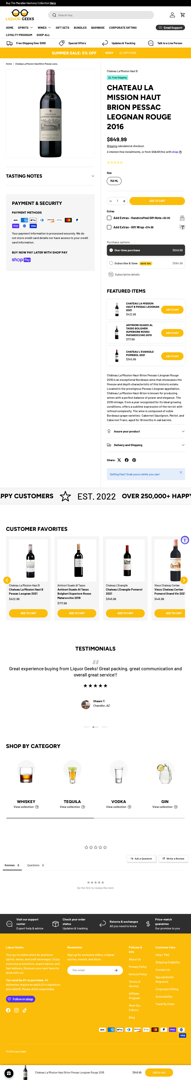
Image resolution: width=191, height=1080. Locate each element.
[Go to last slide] (7, 580)
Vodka (118, 801)
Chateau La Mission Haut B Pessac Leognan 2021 (142, 307)
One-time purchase (127, 250)
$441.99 (159, 599)
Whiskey (26, 801)
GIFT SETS (62, 27)
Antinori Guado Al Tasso (71, 585)
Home (9, 64)
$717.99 (62, 603)
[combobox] (101, 15)
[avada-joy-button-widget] (8, 1073)
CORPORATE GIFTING (123, 27)
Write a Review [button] (175, 858)
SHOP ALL (43, 35)
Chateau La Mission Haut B (122, 71)
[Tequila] (72, 776)
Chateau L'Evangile (117, 585)
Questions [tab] (33, 865)
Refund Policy (138, 974)
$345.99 (111, 599)
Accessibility (164, 996)
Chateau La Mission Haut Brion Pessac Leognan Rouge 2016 (37, 64)
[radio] (111, 250)
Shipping (112, 146)
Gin (165, 801)
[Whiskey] (26, 776)
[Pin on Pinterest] (134, 460)
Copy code (129, 52)
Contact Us (163, 969)
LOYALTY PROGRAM (19, 35)
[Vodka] (119, 776)
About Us (135, 959)
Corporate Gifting (167, 989)
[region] (95, 580)
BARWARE (98, 27)
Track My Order (165, 1004)
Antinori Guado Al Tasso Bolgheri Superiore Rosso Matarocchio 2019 (139, 330)
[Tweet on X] (119, 460)
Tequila (72, 801)
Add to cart (157, 200)
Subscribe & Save (133, 263)
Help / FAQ (162, 954)
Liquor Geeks (20, 1051)
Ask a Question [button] (143, 858)
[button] (183, 15)
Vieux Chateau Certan (167, 585)
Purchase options (118, 242)
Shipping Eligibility (168, 962)
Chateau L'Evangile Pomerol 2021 (140, 353)
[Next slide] (184, 580)
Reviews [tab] (10, 865)
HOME (9, 27)
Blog (132, 1017)
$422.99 (14, 599)
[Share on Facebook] (126, 460)
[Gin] (165, 776)
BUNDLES (80, 27)
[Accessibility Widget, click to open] (185, 540)
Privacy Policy (138, 966)
